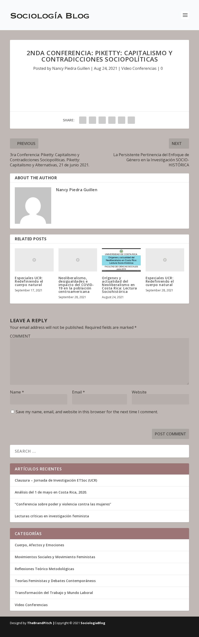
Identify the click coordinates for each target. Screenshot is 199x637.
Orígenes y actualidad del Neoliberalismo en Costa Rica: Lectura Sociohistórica (119, 285)
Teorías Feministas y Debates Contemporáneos (55, 580)
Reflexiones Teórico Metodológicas (44, 568)
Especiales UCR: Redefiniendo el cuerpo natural (29, 281)
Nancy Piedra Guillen (71, 68)
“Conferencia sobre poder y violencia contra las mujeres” (63, 504)
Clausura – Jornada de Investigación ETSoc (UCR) (56, 480)
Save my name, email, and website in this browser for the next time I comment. (87, 411)
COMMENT (20, 336)
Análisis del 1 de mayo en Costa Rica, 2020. (51, 492)
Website (139, 392)
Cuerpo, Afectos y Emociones (39, 545)
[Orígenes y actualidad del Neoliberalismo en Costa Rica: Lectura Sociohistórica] (121, 260)
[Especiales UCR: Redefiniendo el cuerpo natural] (34, 260)
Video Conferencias (139, 68)
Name (17, 392)
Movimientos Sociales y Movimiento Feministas (55, 557)
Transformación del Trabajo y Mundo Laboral (54, 592)
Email (78, 392)
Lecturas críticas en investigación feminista (52, 516)
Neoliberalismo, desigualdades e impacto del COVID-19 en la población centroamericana (76, 285)
